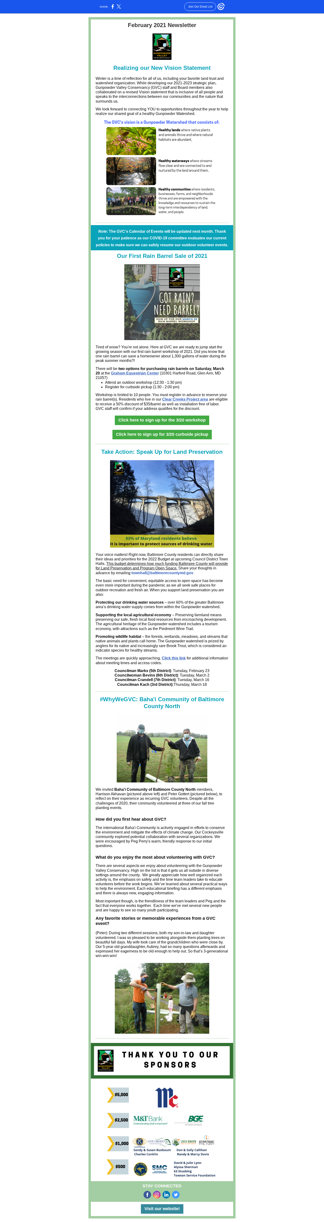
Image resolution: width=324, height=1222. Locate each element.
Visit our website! (162, 1208)
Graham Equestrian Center (135, 373)
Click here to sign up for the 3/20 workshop (162, 420)
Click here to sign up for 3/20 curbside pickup (162, 434)
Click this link (174, 658)
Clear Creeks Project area (185, 399)
